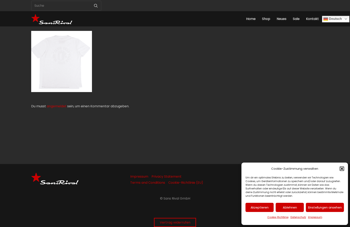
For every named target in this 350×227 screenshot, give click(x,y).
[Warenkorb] (314, 5)
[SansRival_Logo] (51, 18)
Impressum (315, 217)
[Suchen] (95, 5)
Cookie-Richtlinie (277, 217)
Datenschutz (298, 217)
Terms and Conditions (147, 182)
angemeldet (56, 106)
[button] (342, 169)
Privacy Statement (166, 176)
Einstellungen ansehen (325, 207)
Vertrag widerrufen (175, 222)
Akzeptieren (260, 207)
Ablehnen (290, 207)
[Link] (305, 5)
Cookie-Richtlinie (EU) (185, 182)
